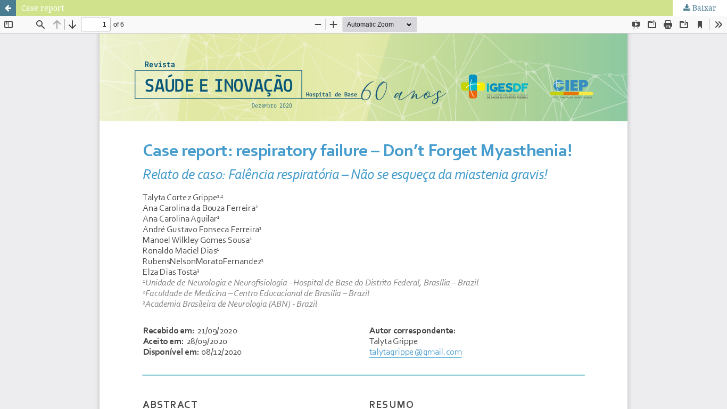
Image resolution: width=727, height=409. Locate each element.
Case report (42, 8)
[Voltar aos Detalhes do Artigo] (8, 8)
